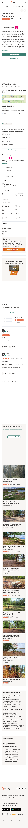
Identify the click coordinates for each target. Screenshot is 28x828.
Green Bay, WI (17, 241)
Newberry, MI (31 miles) (11, 761)
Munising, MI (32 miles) (11, 751)
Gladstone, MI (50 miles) (11, 759)
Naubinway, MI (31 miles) (11, 756)
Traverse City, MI (17, 244)
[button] (2, 2)
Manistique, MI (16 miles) (11, 754)
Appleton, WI (16, 243)
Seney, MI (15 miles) (10, 757)
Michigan (9, 6)
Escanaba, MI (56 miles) (11, 752)
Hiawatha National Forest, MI (20, 6)
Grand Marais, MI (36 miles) (12, 749)
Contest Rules (6, 820)
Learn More (5, 163)
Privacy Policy (14, 820)
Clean (3, 337)
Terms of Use (22, 820)
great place (5, 361)
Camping (4, 6)
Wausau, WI (16, 246)
